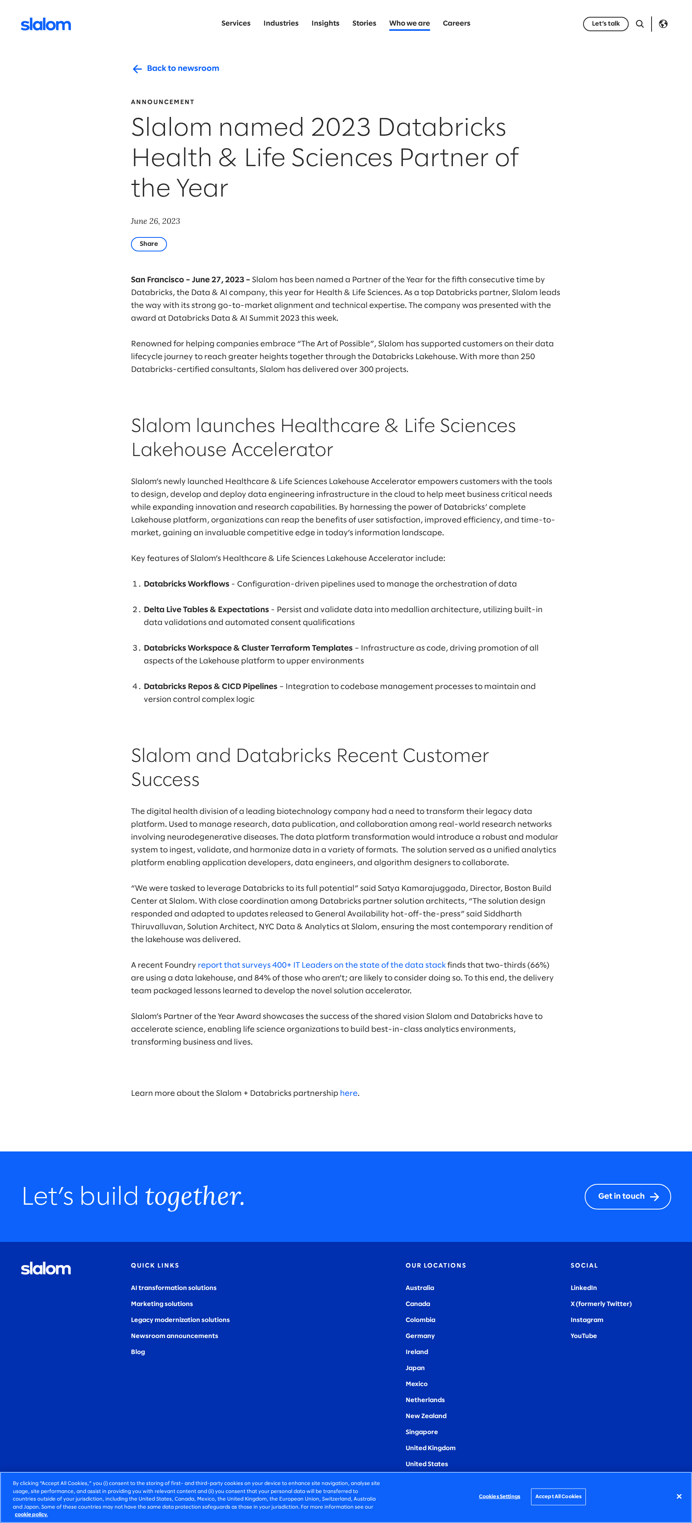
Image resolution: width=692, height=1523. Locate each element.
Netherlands (425, 1400)
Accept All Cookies (558, 1496)
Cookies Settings (499, 1496)
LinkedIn (584, 1288)
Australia (420, 1288)
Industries (281, 23)
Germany (420, 1336)
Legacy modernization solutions (180, 1320)
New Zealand (426, 1416)
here (349, 1093)
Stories (364, 23)
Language (663, 24)
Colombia (420, 1320)
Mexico (417, 1384)
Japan (415, 1368)
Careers (457, 23)
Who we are (409, 23)
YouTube (584, 1336)
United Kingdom (431, 1448)
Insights (326, 23)
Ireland (417, 1352)
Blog (138, 1352)
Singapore (422, 1432)
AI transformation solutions (174, 1288)
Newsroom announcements (174, 1336)
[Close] (679, 1496)
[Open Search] (640, 24)
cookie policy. (31, 1514)
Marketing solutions (162, 1304)
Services (236, 23)
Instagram (587, 1320)
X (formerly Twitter (600, 1304)
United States (427, 1464)
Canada (418, 1304)
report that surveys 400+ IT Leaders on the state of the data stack (322, 965)
